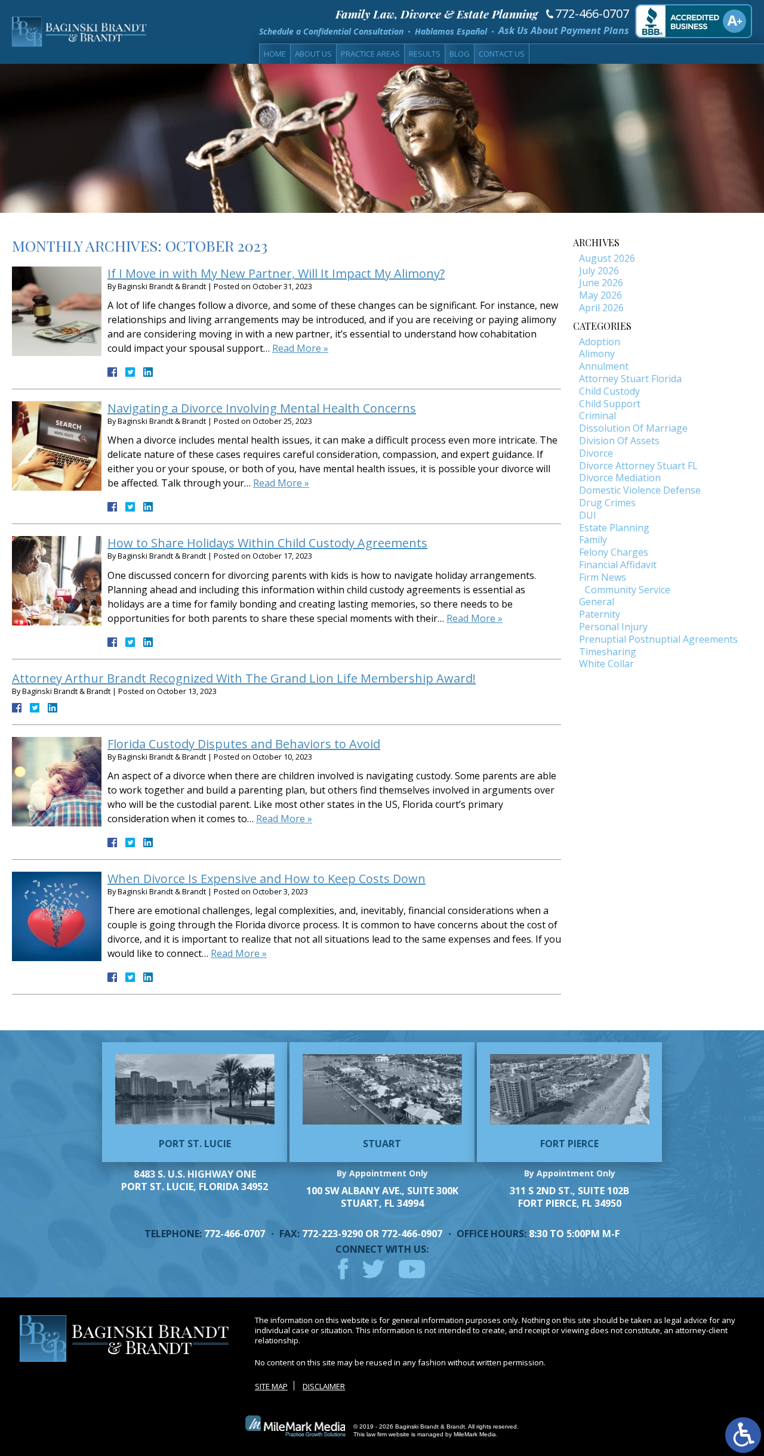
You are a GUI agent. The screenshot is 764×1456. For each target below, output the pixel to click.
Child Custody (609, 391)
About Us (313, 53)
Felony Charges (613, 552)
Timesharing (607, 651)
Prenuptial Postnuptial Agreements (658, 639)
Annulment (604, 366)
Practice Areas (370, 53)
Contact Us (502, 53)
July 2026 (599, 270)
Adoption (599, 341)
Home (275, 53)
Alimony (597, 353)
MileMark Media (475, 1434)
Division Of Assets (619, 440)
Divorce (596, 453)
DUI (587, 515)
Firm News (602, 577)
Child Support (609, 403)
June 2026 (601, 282)
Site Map (271, 1386)
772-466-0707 (592, 13)
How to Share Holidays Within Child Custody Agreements (267, 543)
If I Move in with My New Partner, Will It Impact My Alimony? (276, 273)
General (596, 601)
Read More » (300, 348)
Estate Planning (614, 527)
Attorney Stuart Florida (630, 378)
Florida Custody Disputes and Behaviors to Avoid (243, 744)
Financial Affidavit (618, 564)
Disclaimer (324, 1386)
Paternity (599, 614)
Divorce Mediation (620, 477)
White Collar (606, 663)
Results (424, 53)
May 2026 (600, 295)
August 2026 (607, 258)
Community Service (627, 589)
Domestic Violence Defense (640, 490)
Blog (459, 53)
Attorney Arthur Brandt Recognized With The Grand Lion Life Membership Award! (244, 678)
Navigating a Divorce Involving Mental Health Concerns (261, 408)
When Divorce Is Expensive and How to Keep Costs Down (266, 878)
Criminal (597, 415)
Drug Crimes (607, 502)
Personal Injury (613, 626)
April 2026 (601, 307)
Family (593, 539)
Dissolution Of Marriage (633, 428)
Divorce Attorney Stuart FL (638, 465)
